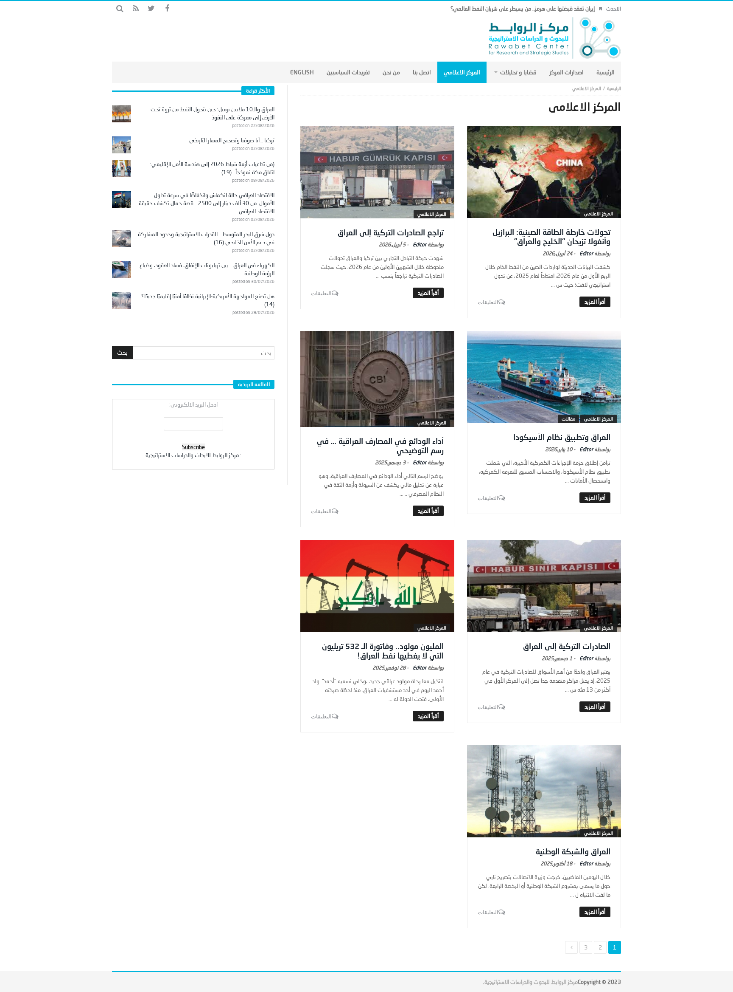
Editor (586, 253)
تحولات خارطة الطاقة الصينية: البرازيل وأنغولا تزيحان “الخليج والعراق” (551, 236)
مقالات (568, 418)
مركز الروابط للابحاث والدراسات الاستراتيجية (192, 455)
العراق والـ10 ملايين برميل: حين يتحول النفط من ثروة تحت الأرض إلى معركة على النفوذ (212, 113)
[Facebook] (167, 9)
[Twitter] (151, 9)
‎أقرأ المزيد (595, 301)
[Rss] (135, 9)
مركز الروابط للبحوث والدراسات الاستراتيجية (531, 981)
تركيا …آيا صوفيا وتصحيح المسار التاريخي (231, 140)
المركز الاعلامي (598, 213)
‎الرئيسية (614, 88)
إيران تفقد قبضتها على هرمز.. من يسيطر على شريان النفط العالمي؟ (522, 8)
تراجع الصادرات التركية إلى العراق (391, 232)
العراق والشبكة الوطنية (573, 851)
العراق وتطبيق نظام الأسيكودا (561, 437)
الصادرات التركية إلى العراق (566, 646)
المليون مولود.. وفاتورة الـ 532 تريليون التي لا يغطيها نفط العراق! (383, 651)
